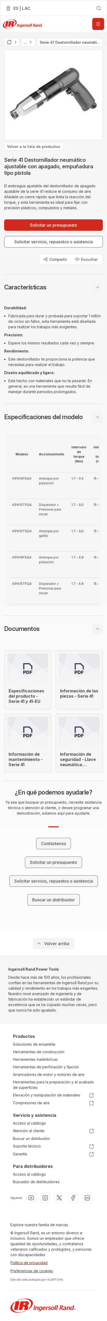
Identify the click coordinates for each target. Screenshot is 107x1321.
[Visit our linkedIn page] (87, 1198)
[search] (99, 8)
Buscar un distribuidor (31, 1138)
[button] (53, 287)
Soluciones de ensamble (34, 1044)
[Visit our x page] (59, 1198)
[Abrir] (98, 24)
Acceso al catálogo (29, 1123)
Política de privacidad (29, 1263)
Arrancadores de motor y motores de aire (48, 1074)
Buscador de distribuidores (36, 1182)
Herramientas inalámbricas (35, 1059)
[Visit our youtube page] (31, 1198)
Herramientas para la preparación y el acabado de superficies (53, 1085)
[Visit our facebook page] (73, 1198)
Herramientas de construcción (38, 1052)
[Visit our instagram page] (45, 1198)
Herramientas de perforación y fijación (46, 1067)
